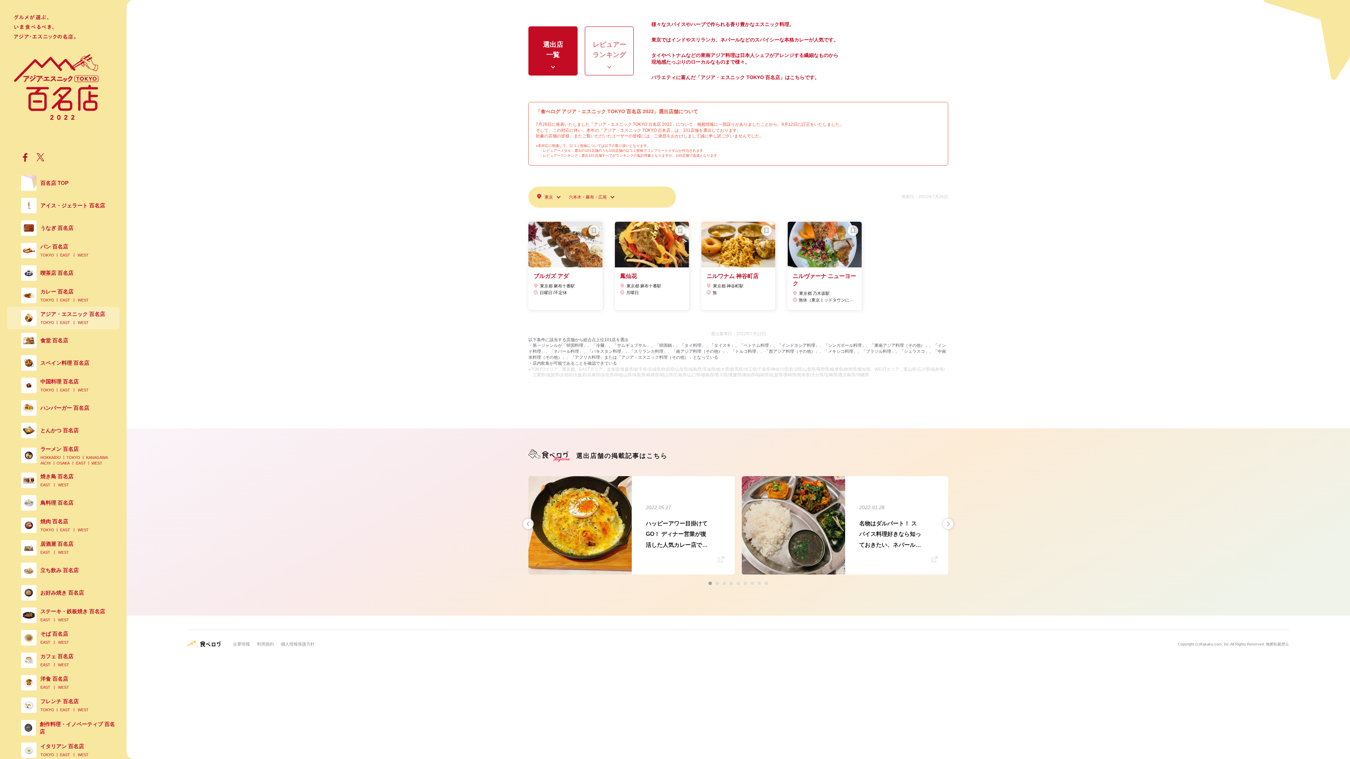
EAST (65, 255)
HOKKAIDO (50, 457)
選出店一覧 (553, 49)
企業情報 (241, 644)
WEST (83, 255)
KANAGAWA (97, 457)
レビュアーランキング (609, 49)
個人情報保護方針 (298, 644)
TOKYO (47, 255)
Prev (528, 524)
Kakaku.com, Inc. (1215, 644)
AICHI (45, 463)
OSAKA (63, 463)
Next (948, 524)
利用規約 (265, 644)
